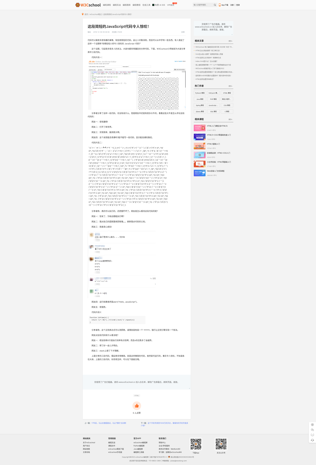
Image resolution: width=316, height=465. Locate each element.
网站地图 (86, 449)
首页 (86, 14)
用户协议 (86, 446)
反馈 (183, 32)
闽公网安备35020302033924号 (182, 457)
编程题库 (127, 5)
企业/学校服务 (164, 446)
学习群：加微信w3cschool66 (170, 452)
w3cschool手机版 (115, 452)
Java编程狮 (138, 449)
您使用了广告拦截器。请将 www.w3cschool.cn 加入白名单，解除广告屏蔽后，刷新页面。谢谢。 (136, 382)
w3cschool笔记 (96, 14)
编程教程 (136, 5)
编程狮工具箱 (139, 452)
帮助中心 (162, 442)
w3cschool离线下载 (116, 449)
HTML (137, 395)
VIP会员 (171, 4)
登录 (238, 5)
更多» (230, 41)
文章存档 (86, 452)
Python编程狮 (139, 446)
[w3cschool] (88, 5)
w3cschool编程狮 (140, 442)
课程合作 (111, 446)
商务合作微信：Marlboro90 (169, 449)
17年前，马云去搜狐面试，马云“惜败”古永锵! (108, 423)
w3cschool (139, 457)
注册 (232, 5)
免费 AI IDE (159, 5)
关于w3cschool (89, 442)
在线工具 (146, 5)
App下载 (224, 5)
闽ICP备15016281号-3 (158, 457)
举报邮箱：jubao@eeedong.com (174, 461)
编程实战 (117, 5)
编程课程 (107, 5)
